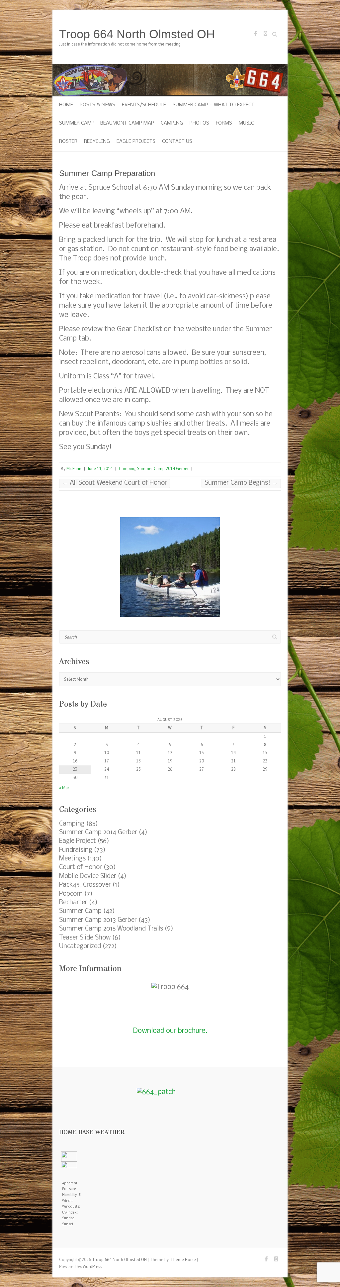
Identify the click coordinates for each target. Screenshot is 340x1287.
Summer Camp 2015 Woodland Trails (111, 929)
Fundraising (75, 850)
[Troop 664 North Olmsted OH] (170, 67)
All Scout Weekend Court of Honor (114, 483)
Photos (199, 123)
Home (66, 105)
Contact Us (177, 141)
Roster (68, 141)
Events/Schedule (144, 105)
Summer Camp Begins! (241, 483)
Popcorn (71, 894)
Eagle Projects (136, 141)
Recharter (73, 902)
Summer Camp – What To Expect (213, 105)
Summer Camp (80, 911)
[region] (170, 567)
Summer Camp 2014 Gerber (163, 468)
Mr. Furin (73, 468)
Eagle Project (77, 841)
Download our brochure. (170, 1031)
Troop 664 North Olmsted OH (137, 34)
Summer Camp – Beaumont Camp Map (106, 123)
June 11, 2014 (100, 468)
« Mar (64, 788)
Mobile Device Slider (87, 876)
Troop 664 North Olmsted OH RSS (265, 35)
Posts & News (97, 105)
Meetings (72, 858)
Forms (224, 123)
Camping (172, 123)
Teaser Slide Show (85, 938)
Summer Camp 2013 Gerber (98, 920)
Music (246, 123)
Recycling (97, 141)
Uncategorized (80, 946)
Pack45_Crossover (85, 885)
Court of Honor (80, 867)
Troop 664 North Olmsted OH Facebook (255, 35)
